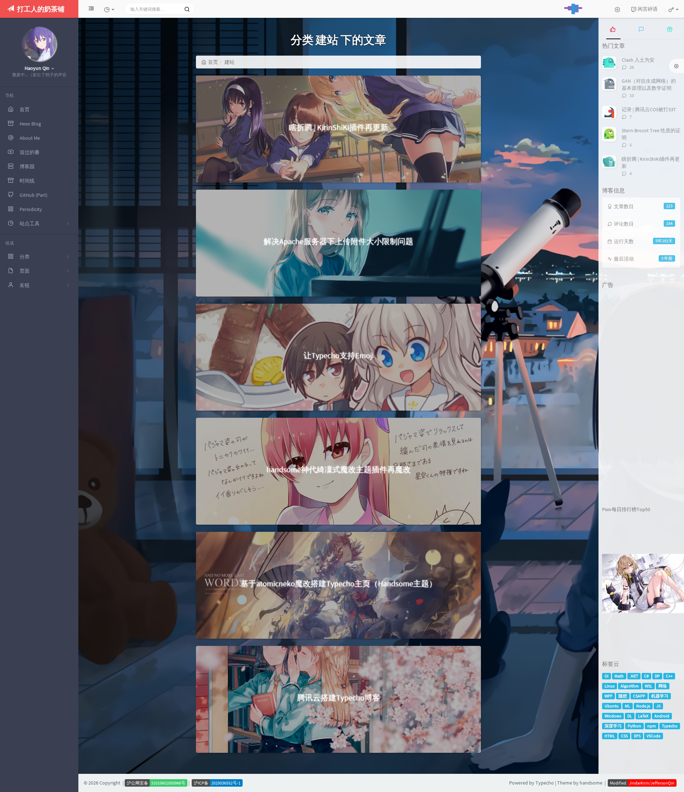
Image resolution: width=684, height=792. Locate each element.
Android (661, 716)
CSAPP (639, 696)
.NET (634, 676)
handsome (591, 783)
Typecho (670, 726)
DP (657, 676)
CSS (624, 736)
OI (606, 676)
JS (658, 706)
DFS (637, 736)
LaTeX (643, 716)
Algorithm (630, 686)
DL (629, 716)
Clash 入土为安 (638, 60)
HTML (610, 736)
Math (619, 676)
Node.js (643, 706)
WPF (608, 696)
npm (651, 726)
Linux (610, 686)
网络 (662, 686)
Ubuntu (612, 706)
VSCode (653, 736)
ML (627, 706)
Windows (613, 716)
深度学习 (613, 726)
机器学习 (659, 696)
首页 (213, 62)
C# (646, 676)
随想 (622, 696)
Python (634, 726)
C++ (669, 676)
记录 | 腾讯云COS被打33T (649, 109)
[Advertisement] (637, 399)
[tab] (612, 28)
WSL (648, 686)
